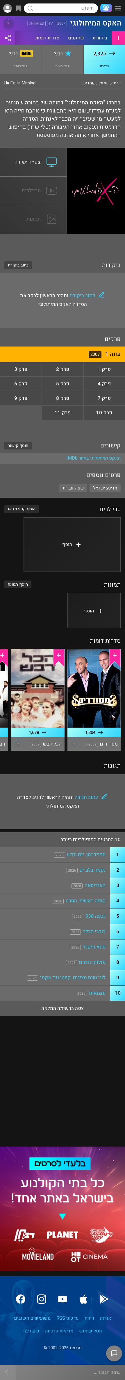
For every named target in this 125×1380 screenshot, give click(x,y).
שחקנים (76, 38)
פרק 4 (104, 383)
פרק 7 (104, 398)
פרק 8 (62, 398)
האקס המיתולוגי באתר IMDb (93, 458)
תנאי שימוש (90, 1331)
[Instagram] (41, 1299)
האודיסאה (95, 885)
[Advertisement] (62, 244)
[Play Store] (104, 1299)
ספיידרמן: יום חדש (86, 854)
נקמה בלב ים (93, 870)
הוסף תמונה (18, 584)
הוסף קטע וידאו (21, 509)
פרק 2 (62, 369)
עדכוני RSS (67, 1318)
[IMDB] (25, 54)
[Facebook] (20, 1299)
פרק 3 (20, 369)
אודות (105, 1318)
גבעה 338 (95, 916)
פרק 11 (63, 412)
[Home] (105, 8)
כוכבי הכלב (94, 931)
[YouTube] (62, 1299)
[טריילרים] (33, 180)
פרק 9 (20, 398)
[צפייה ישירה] (33, 151)
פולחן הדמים (92, 962)
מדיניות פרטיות (59, 1331)
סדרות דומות (47, 38)
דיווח (89, 1318)
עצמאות (97, 993)
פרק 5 (62, 383)
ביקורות (100, 38)
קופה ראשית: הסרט (86, 900)
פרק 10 (104, 412)
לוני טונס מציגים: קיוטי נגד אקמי (73, 977)
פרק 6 (20, 383)
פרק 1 (104, 369)
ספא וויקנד (94, 947)
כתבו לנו (31, 1331)
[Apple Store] (83, 1299)
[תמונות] (33, 208)
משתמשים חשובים (32, 1318)
